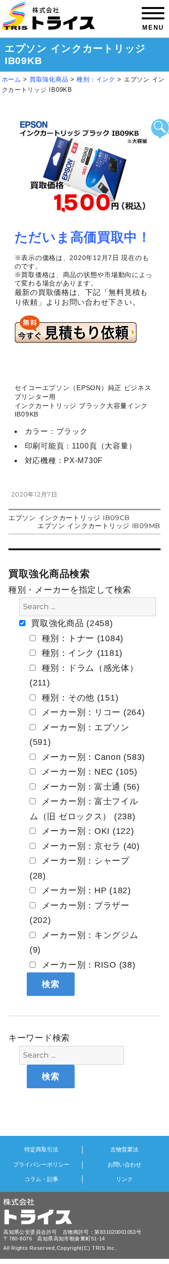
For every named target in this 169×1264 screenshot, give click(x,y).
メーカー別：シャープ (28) (80, 868)
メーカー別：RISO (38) (87, 965)
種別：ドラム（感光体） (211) (84, 675)
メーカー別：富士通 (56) (89, 786)
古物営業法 (124, 1149)
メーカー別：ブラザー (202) (80, 913)
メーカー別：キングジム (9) (84, 942)
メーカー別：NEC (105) (88, 771)
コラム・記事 (41, 1179)
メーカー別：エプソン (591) (80, 735)
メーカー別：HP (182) (85, 890)
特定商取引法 (41, 1149)
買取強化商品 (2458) (71, 623)
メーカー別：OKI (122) (86, 831)
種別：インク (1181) (81, 653)
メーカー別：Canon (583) (92, 757)
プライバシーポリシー (41, 1164)
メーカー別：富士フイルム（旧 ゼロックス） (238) (84, 809)
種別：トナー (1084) (81, 638)
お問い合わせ (124, 1164)
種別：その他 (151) (78, 697)
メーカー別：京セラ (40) (89, 846)
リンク (124, 1179)
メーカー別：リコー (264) (92, 712)
